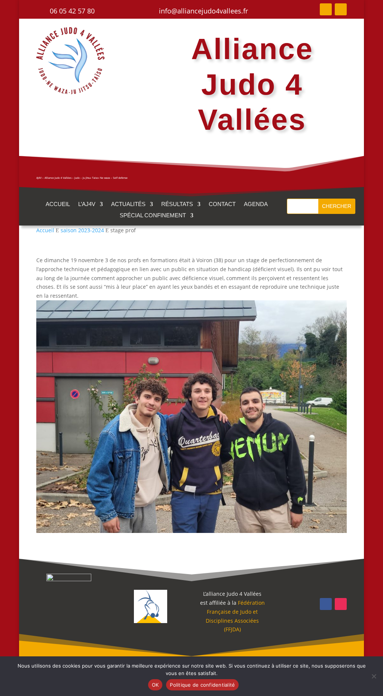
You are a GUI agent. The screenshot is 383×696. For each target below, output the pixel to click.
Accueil (58, 204)
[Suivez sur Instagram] (341, 9)
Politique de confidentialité (202, 685)
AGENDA (256, 204)
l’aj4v (86, 204)
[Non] (373, 676)
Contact (222, 204)
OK (155, 685)
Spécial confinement (153, 215)
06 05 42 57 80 (72, 10)
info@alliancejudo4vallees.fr (203, 10)
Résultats (177, 204)
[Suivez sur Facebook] (326, 9)
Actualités (128, 204)
